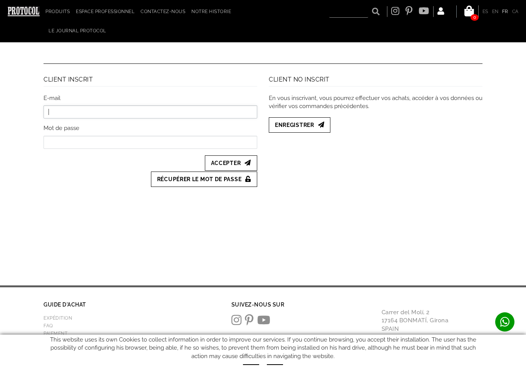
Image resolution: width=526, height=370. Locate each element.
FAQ (48, 325)
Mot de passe (61, 128)
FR (505, 11)
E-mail (52, 98)
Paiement (55, 333)
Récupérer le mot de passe (199, 179)
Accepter (226, 163)
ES (485, 11)
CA (515, 11)
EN (495, 11)
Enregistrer (294, 125)
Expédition (58, 318)
